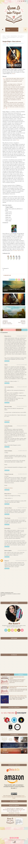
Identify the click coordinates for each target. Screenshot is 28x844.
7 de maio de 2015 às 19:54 (22, 528)
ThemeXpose (5, 839)
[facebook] (18, 1)
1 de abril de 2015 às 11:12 (22, 450)
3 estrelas (8, 35)
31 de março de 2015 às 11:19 (22, 386)
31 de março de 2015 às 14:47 (22, 425)
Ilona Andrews (21, 35)
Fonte (17, 140)
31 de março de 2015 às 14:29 (22, 406)
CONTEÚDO (20, 674)
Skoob (13, 73)
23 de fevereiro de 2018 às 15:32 (21, 560)
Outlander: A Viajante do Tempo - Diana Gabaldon (12, 315)
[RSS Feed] (15, 630)
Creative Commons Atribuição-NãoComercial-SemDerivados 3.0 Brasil (14, 797)
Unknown (6, 560)
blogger (19, 329)
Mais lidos (7, 674)
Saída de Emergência (11, 37)
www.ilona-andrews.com (18, 250)
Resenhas (4, 37)
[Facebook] (5, 630)
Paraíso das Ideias (8, 488)
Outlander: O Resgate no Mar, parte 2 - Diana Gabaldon (13, 290)
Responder (7, 361)
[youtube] (21, 1)
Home (4, 35)
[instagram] (23, 1)
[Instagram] (12, 630)
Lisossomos (7, 420)
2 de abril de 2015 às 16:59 (22, 493)
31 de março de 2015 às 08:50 (22, 364)
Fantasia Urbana (14, 35)
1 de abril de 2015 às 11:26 (22, 474)
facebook (24, 329)
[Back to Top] (18, 838)
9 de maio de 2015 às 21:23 (22, 550)
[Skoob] (18, 630)
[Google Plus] (9, 630)
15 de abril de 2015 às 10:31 (22, 507)
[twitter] (20, 1)
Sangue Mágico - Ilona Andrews (10, 303)
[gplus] (25, 1)
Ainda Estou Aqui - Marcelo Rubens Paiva (18, 696)
